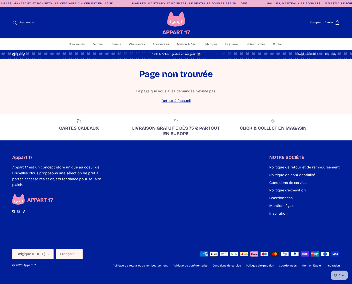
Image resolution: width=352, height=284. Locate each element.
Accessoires (161, 44)
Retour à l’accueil (176, 100)
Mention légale (281, 205)
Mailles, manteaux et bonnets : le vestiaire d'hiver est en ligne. (190, 3)
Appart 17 (29, 265)
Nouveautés (77, 44)
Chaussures (137, 44)
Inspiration (278, 213)
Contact (278, 44)
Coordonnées (281, 198)
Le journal (232, 44)
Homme (116, 44)
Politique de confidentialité (292, 175)
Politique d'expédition (287, 190)
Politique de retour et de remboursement (304, 167)
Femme (97, 44)
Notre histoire (255, 44)
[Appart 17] (176, 22)
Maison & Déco (187, 44)
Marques (211, 44)
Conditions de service (288, 182)
